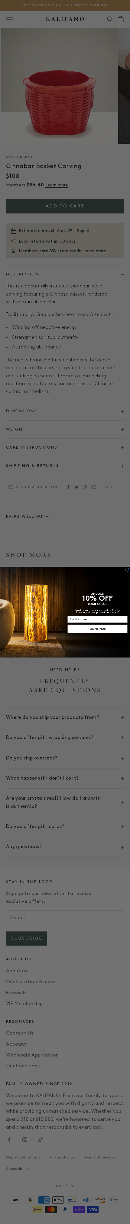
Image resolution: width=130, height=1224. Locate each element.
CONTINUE (97, 629)
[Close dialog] (127, 569)
